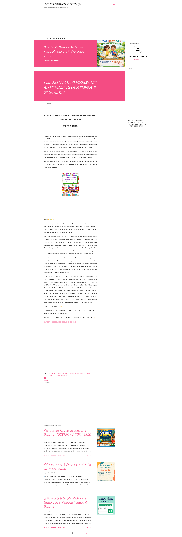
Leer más (89, 455)
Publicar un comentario (58, 455)
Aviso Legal (69, 32)
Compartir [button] (47, 60)
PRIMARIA (58, 375)
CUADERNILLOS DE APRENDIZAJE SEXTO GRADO (61, 322)
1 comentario (55, 60)
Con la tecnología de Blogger (80, 533)
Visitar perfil (137, 59)
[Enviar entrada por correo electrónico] (45, 378)
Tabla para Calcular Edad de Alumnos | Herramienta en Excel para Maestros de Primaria (66, 502)
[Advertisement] (76, 19)
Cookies (46, 32)
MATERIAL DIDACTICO (49, 375)
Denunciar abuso (132, 117)
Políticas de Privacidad (57, 32)
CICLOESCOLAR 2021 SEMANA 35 (58, 373)
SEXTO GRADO (64, 375)
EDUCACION (87, 373)
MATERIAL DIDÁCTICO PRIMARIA (63, 4)
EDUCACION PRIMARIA (137, 56)
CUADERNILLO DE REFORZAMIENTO (75, 373)
